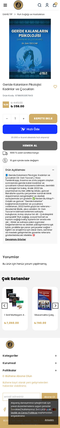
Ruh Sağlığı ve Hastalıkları (31, 14)
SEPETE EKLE (43, 118)
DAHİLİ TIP (7, 14)
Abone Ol (49, 397)
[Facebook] (5, 409)
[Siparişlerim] (47, 5)
